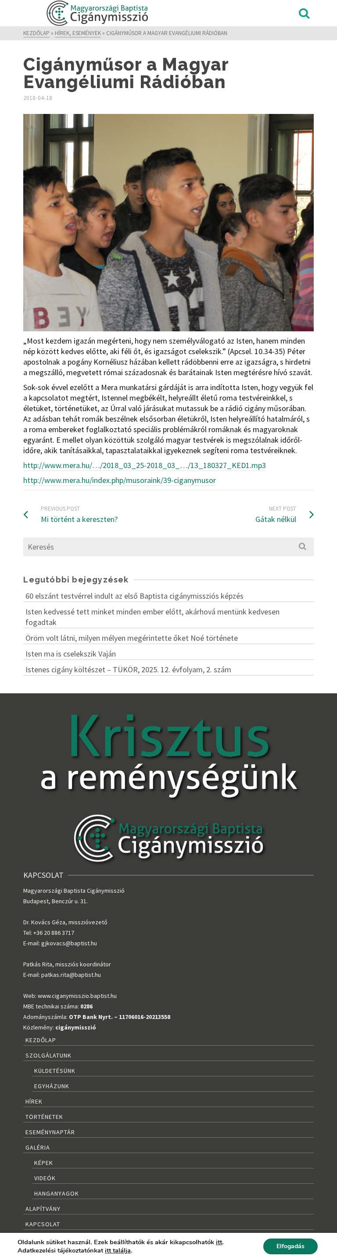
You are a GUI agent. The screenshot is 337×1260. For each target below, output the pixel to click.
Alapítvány (43, 1209)
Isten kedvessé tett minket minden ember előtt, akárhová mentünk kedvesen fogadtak (152, 617)
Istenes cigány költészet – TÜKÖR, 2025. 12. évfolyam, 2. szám (128, 669)
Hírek (34, 1101)
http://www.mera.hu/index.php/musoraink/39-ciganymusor (119, 480)
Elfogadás (290, 1246)
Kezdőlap (40, 1040)
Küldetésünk (54, 1071)
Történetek (44, 1117)
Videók (45, 1178)
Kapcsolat (42, 1224)
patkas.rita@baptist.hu (71, 975)
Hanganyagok (56, 1193)
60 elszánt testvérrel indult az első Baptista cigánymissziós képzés (134, 596)
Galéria (37, 1147)
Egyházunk (51, 1086)
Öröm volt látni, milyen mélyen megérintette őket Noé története (132, 638)
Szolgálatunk (48, 1055)
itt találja (118, 1250)
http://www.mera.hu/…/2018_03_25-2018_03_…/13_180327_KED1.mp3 (144, 465)
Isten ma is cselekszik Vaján (70, 654)
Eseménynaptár (50, 1132)
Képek (43, 1163)
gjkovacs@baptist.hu (69, 943)
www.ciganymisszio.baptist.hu (77, 996)
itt (219, 1242)
